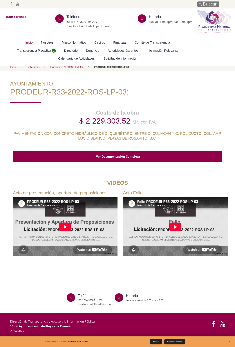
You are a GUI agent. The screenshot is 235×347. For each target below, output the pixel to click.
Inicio (29, 42)
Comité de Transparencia (152, 42)
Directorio (70, 50)
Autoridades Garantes (123, 50)
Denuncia (92, 50)
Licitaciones (33, 67)
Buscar (209, 4)
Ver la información (174, 342)
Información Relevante (162, 50)
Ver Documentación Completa (117, 156)
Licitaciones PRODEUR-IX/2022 (66, 67)
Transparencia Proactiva (36, 50)
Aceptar (156, 342)
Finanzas (119, 42)
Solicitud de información (120, 58)
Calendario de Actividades (76, 58)
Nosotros (47, 42)
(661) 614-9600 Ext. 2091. (83, 21)
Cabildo (99, 42)
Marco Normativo (74, 42)
